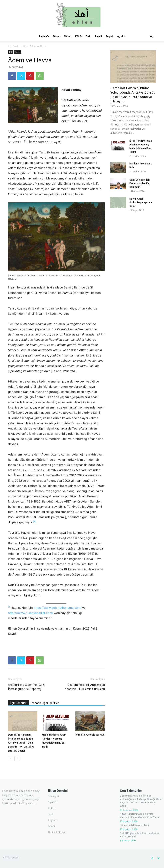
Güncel (56, 36)
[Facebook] (12, 76)
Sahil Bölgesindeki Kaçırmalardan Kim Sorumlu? (139, 183)
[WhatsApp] (40, 76)
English (109, 36)
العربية (120, 36)
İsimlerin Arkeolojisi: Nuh (89, 734)
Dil (24, 46)
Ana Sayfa (13, 46)
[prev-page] (10, 758)
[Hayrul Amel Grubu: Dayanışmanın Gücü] (118, 202)
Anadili (98, 36)
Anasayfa (44, 36)
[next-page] (16, 758)
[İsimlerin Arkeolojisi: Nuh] (90, 721)
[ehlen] (82, 15)
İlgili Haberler (18, 703)
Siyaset (68, 36)
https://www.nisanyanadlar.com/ (30, 613)
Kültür (78, 36)
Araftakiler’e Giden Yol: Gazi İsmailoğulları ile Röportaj (26, 687)
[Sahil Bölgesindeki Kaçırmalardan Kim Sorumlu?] (118, 183)
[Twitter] (21, 76)
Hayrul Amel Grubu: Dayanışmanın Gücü (141, 202)
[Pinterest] (30, 76)
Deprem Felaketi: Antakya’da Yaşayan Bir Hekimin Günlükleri (85, 687)
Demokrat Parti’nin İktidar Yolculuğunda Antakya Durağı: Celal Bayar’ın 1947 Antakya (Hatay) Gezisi (21, 742)
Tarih (88, 36)
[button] (151, 36)
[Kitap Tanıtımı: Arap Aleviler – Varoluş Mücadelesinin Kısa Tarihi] (56, 721)
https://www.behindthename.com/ (57, 608)
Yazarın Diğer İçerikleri (45, 703)
